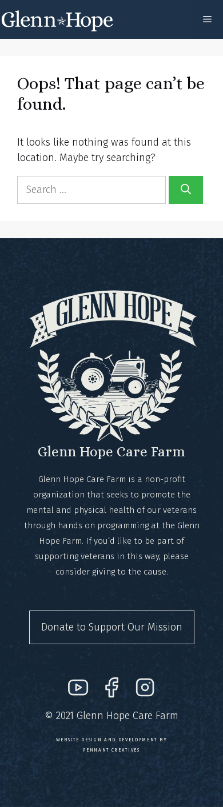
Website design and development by (111, 739)
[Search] (186, 190)
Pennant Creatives (111, 750)
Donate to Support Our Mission (111, 627)
